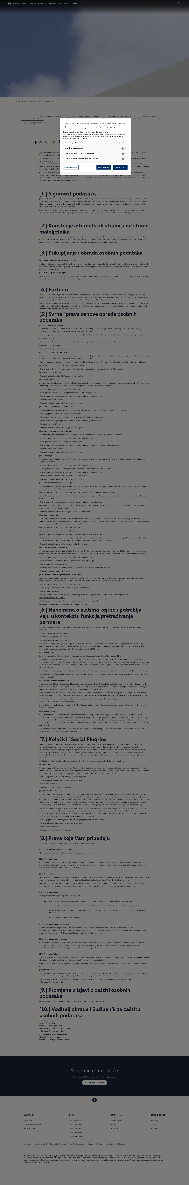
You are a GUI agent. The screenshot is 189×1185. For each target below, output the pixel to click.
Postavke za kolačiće (70, 167)
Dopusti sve (120, 167)
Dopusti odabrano (103, 167)
